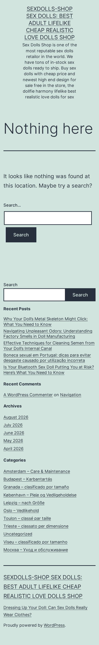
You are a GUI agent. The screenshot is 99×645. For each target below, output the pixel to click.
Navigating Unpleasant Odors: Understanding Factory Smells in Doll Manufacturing (47, 334)
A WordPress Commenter (28, 394)
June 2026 (13, 432)
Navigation (70, 394)
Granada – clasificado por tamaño (36, 486)
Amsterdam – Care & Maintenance (36, 471)
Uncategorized (17, 534)
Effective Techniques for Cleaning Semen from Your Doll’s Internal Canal (49, 345)
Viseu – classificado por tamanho (35, 542)
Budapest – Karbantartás (27, 479)
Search (10, 284)
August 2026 (15, 417)
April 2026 (13, 448)
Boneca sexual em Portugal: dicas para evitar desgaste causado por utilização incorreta (47, 358)
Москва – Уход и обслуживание (35, 549)
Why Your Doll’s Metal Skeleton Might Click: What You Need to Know (45, 321)
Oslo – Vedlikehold (21, 510)
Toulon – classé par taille (27, 518)
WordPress (54, 625)
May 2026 (13, 440)
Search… (12, 205)
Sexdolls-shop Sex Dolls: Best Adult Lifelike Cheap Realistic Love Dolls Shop (49, 23)
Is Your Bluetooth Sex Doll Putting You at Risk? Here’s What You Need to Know (48, 370)
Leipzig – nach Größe (23, 502)
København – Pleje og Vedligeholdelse (39, 495)
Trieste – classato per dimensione (35, 526)
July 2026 (13, 425)
